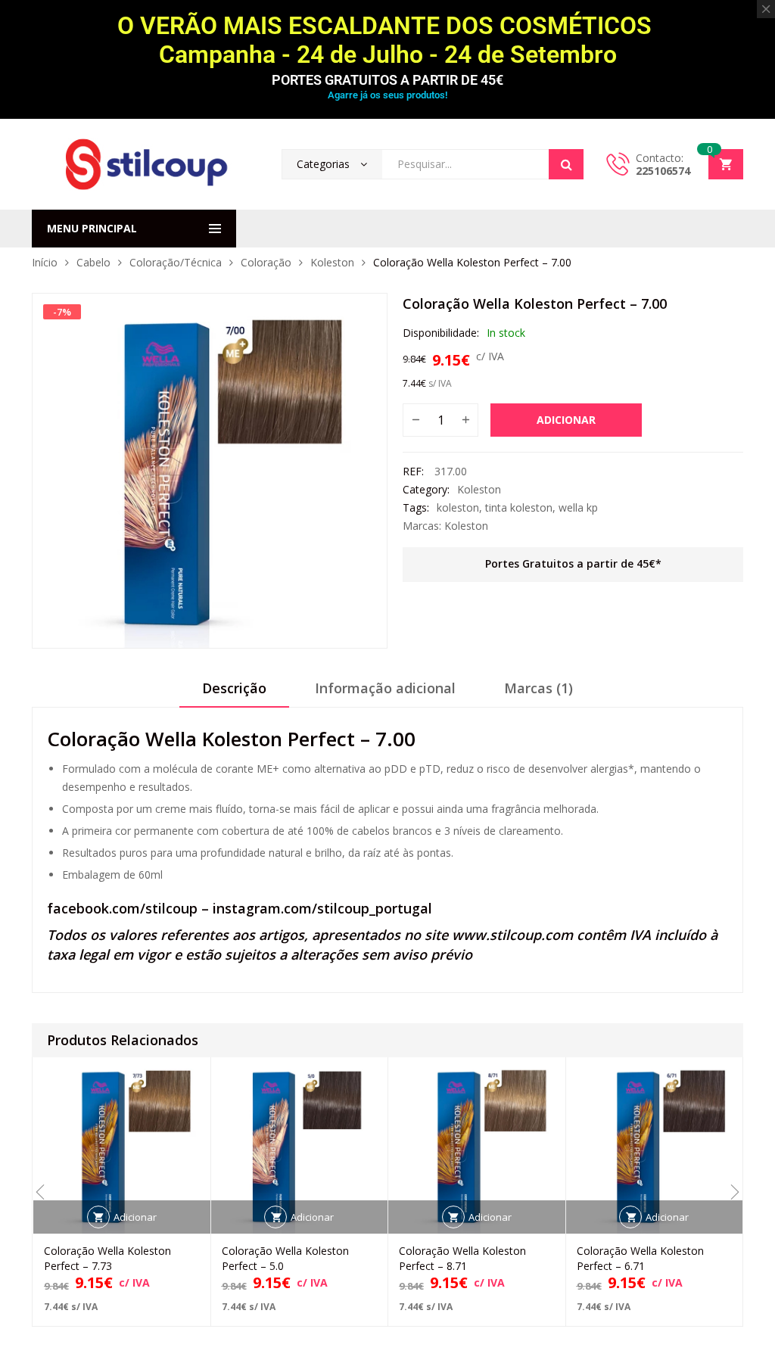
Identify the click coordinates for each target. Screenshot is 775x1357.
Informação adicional (385, 688)
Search (566, 164)
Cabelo (93, 262)
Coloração (266, 262)
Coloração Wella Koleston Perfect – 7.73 (107, 1258)
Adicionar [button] (135, 1217)
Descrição (234, 688)
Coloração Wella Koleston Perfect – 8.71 (462, 1258)
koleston (458, 507)
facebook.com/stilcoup (122, 908)
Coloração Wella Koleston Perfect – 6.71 (640, 1258)
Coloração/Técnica (175, 262)
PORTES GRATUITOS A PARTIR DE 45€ (387, 80)
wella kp (578, 507)
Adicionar (566, 419)
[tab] (234, 693)
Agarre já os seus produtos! (387, 95)
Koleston (332, 262)
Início (45, 262)
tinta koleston (518, 507)
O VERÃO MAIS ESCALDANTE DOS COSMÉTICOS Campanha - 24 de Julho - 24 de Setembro (387, 40)
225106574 (663, 170)
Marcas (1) (538, 688)
